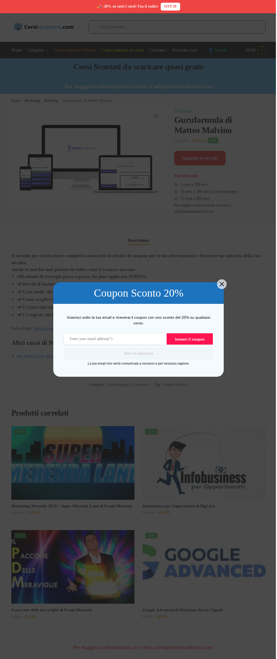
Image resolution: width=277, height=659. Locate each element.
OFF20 (170, 6)
